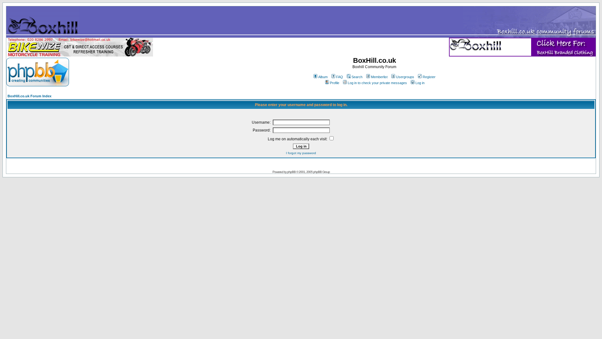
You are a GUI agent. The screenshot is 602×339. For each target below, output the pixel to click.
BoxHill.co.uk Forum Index (29, 96)
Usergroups (405, 77)
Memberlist (379, 77)
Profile (334, 83)
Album (323, 77)
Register (429, 77)
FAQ (339, 77)
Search (356, 77)
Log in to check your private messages (377, 83)
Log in (420, 83)
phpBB (291, 172)
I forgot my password (301, 153)
